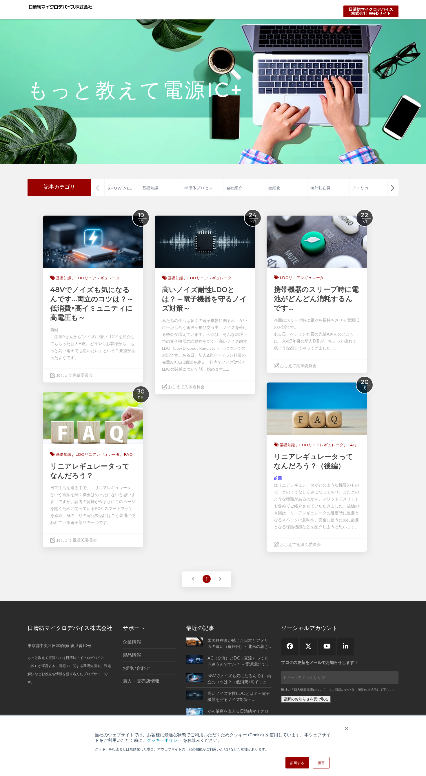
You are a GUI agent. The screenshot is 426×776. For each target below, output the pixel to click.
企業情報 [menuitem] (132, 642)
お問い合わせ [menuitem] (136, 668)
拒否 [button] (321, 762)
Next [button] (392, 187)
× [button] (346, 726)
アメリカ (360, 187)
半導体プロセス (198, 187)
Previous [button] (97, 187)
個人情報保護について (310, 690)
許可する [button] (297, 762)
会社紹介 (234, 187)
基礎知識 (150, 187)
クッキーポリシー (164, 740)
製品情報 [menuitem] (132, 655)
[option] (160, 187)
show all (120, 188)
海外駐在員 (320, 187)
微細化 (274, 187)
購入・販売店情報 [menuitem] (141, 681)
